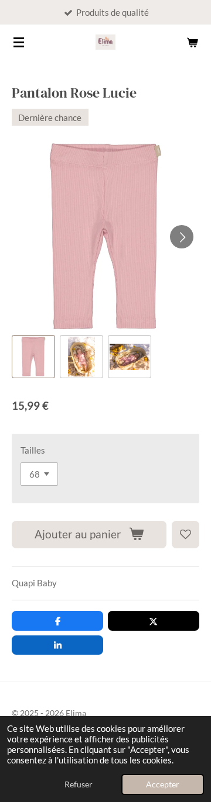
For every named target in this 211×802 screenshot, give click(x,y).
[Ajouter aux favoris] (185, 534)
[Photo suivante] (181, 236)
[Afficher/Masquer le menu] (19, 42)
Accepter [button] (162, 784)
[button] (33, 356)
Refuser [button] (78, 784)
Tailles (33, 450)
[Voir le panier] (192, 42)
